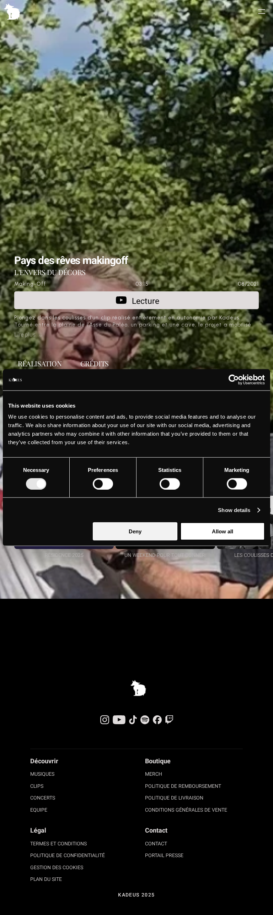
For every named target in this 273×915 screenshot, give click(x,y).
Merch (153, 775)
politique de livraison (174, 798)
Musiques (42, 775)
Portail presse (164, 856)
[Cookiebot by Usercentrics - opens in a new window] (234, 379)
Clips (36, 787)
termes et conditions (58, 844)
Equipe (38, 810)
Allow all (222, 531)
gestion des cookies (56, 868)
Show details (234, 510)
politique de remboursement (183, 787)
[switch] (103, 483)
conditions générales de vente (186, 810)
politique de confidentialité (67, 856)
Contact (156, 844)
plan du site (46, 880)
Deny (135, 531)
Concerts (42, 798)
